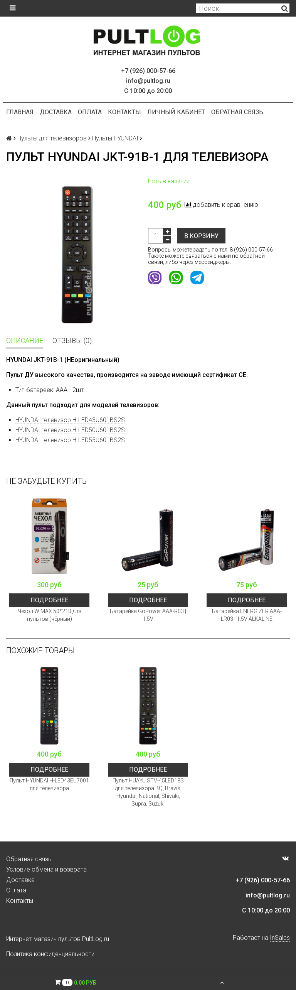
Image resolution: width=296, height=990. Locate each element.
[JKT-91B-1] (77, 255)
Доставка (56, 112)
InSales (280, 937)
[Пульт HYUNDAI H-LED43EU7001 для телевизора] (49, 706)
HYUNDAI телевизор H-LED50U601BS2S (70, 430)
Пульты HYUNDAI (115, 138)
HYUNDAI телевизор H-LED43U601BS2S (70, 420)
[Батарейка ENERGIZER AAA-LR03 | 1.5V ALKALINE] (247, 536)
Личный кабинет (176, 112)
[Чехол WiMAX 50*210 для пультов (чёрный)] (49, 536)
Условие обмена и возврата (46, 869)
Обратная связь (237, 112)
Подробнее (49, 600)
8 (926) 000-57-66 (251, 250)
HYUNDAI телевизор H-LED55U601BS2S (70, 440)
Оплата (90, 112)
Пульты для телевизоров (52, 138)
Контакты (124, 112)
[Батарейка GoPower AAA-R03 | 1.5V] (148, 536)
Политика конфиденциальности (50, 954)
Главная (20, 112)
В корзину (201, 236)
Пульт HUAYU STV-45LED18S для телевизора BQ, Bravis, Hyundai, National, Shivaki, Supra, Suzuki (148, 792)
